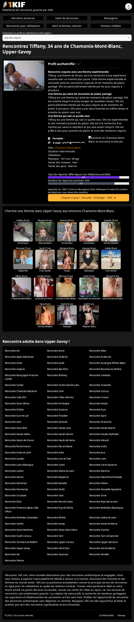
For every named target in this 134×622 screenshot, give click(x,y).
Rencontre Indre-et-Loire (18, 452)
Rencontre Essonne (57, 409)
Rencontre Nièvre (98, 483)
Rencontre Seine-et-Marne (103, 523)
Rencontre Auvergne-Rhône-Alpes (107, 363)
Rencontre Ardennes (100, 356)
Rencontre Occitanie (15, 495)
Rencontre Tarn (55, 536)
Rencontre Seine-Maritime (19, 529)
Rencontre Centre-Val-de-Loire (63, 385)
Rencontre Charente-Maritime (21, 391)
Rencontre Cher (55, 391)
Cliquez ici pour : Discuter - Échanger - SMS (86, 197)
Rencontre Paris (13, 501)
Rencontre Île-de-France (17, 446)
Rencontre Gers (13, 421)
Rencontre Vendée (99, 554)
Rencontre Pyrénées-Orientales (21, 517)
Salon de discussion (67, 18)
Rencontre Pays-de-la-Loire (103, 501)
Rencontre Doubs (98, 403)
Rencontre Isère (55, 452)
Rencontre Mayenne (58, 477)
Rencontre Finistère (57, 415)
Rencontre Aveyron (15, 369)
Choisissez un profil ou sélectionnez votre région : (27, 33)
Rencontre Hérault (99, 440)
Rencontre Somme (99, 529)
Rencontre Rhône (56, 517)
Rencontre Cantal (14, 385)
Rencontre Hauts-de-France (19, 440)
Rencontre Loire (97, 458)
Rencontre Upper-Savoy (17, 548)
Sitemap (121, 615)
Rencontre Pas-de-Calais (60, 501)
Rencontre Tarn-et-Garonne (103, 536)
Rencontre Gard (97, 415)
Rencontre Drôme (14, 409)
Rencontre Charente (100, 385)
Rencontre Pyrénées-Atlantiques (106, 507)
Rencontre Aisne (56, 350)
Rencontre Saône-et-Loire (102, 517)
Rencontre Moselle (57, 483)
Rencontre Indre (98, 446)
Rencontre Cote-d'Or (16, 397)
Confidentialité (106, 615)
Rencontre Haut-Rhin (16, 428)
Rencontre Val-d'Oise (58, 548)
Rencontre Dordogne (58, 403)
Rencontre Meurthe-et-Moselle (105, 477)
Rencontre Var (12, 554)
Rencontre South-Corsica (18, 536)
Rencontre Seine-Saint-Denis (62, 529)
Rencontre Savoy (56, 523)
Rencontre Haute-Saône (17, 434)
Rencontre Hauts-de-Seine (61, 440)
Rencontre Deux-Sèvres (17, 403)
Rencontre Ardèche (57, 356)
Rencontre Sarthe (14, 523)
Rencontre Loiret (56, 464)
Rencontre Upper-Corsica (60, 542)
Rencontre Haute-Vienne (60, 434)
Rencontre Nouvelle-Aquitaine (105, 489)
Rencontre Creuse (98, 397)
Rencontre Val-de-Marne (102, 548)
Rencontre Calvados (99, 375)
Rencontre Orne (97, 495)
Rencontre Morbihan (16, 483)
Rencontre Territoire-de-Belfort (21, 542)
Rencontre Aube (13, 363)
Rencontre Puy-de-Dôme (60, 507)
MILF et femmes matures (66, 26)
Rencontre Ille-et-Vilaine (59, 446)
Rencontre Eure (97, 409)
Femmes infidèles (111, 26)
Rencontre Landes (14, 458)
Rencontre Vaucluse (57, 554)
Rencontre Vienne (14, 560)
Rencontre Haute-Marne (102, 428)
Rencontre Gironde (57, 421)
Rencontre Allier (97, 350)
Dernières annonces (23, 18)
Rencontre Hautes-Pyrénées (104, 434)
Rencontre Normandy (16, 489)
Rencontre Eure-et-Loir (17, 415)
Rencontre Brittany (57, 375)
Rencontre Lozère (14, 471)
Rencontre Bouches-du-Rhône (105, 369)
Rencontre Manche (99, 471)
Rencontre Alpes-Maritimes (19, 356)
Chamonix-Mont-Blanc (68, 147)
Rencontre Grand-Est (100, 421)
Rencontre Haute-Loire (59, 428)
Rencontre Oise (55, 495)
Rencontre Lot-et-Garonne (103, 464)
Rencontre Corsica (99, 391)
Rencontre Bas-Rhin (57, 369)
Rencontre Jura (97, 452)
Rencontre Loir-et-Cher (59, 458)
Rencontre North (56, 489)
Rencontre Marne (14, 477)
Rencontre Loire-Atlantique (19, 464)
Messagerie (111, 18)
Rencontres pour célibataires (23, 26)
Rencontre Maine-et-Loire (60, 471)
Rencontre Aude (55, 363)
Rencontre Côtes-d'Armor (60, 397)
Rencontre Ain (12, 350)
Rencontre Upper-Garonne (103, 542)
